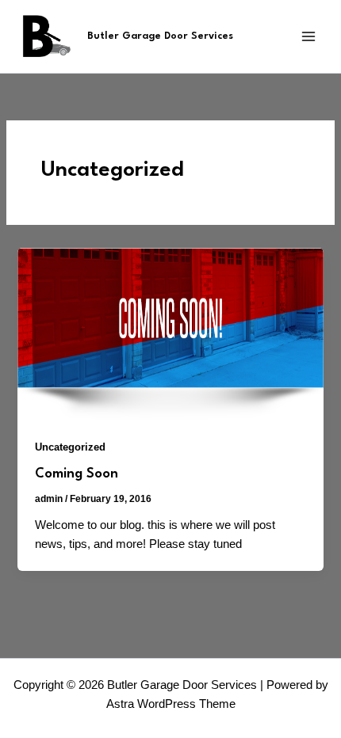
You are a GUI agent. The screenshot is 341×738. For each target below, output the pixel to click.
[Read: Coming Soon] (170, 332)
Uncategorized (70, 447)
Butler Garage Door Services (160, 36)
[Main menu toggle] (308, 36)
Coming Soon (76, 474)
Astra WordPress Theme (171, 704)
